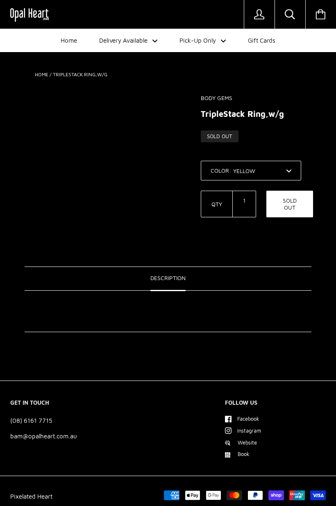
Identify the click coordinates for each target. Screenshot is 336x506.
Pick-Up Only (198, 40)
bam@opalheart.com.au (43, 436)
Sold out (290, 204)
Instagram (249, 430)
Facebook (248, 418)
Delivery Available (124, 40)
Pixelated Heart (31, 496)
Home (69, 40)
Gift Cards (261, 40)
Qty (216, 204)
